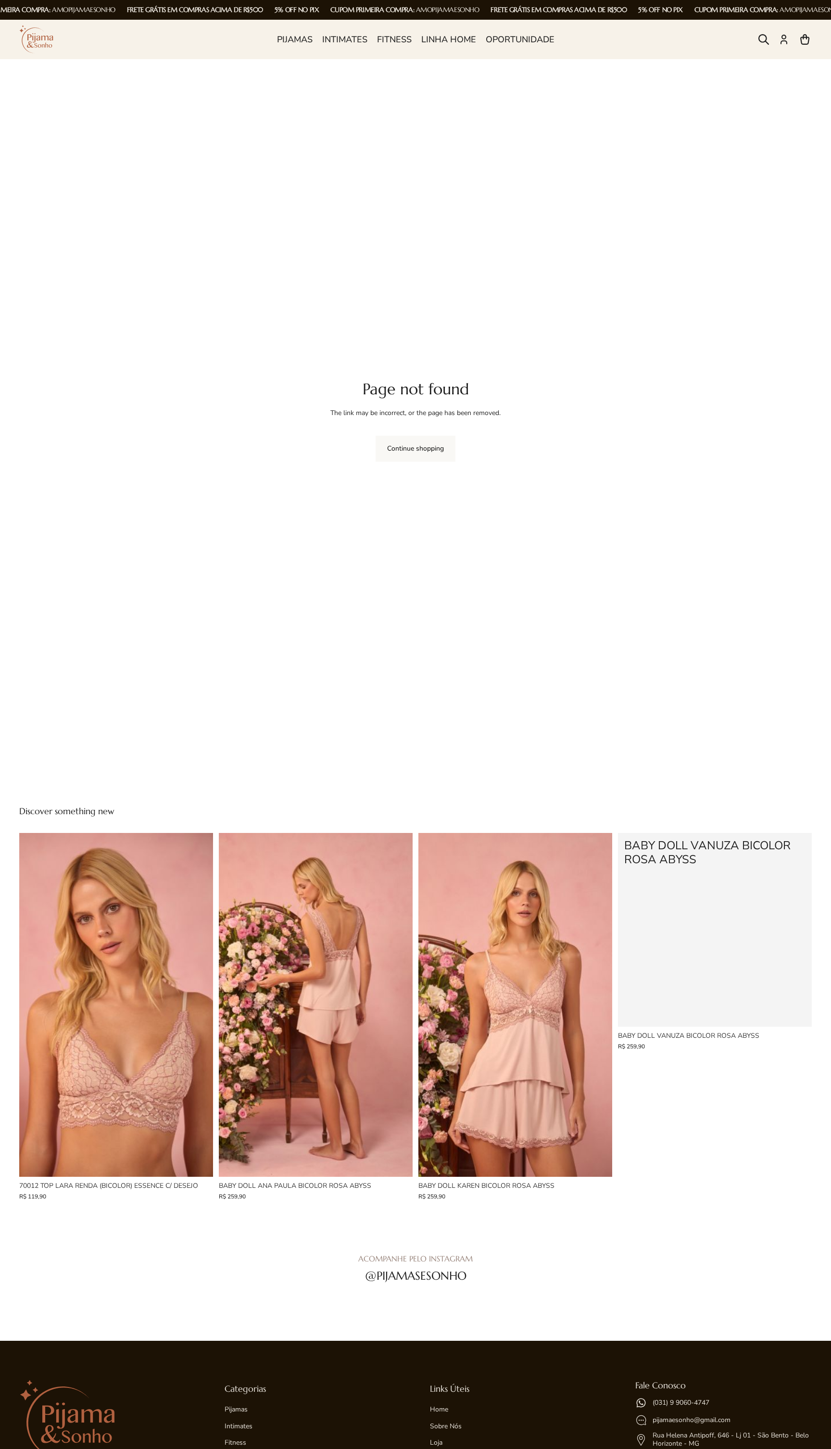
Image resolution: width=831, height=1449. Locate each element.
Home (439, 1409)
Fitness (235, 1442)
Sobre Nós (446, 1426)
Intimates (238, 1426)
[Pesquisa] (763, 39)
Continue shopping (415, 448)
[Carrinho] (805, 39)
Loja (436, 1442)
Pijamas (236, 1409)
